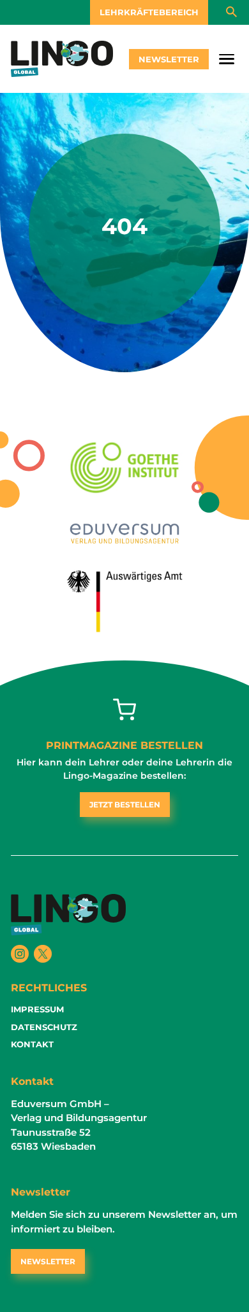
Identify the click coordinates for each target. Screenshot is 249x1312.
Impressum (37, 1009)
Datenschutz (44, 1027)
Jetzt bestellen (124, 804)
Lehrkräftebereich (149, 12)
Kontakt (32, 1044)
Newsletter (169, 59)
